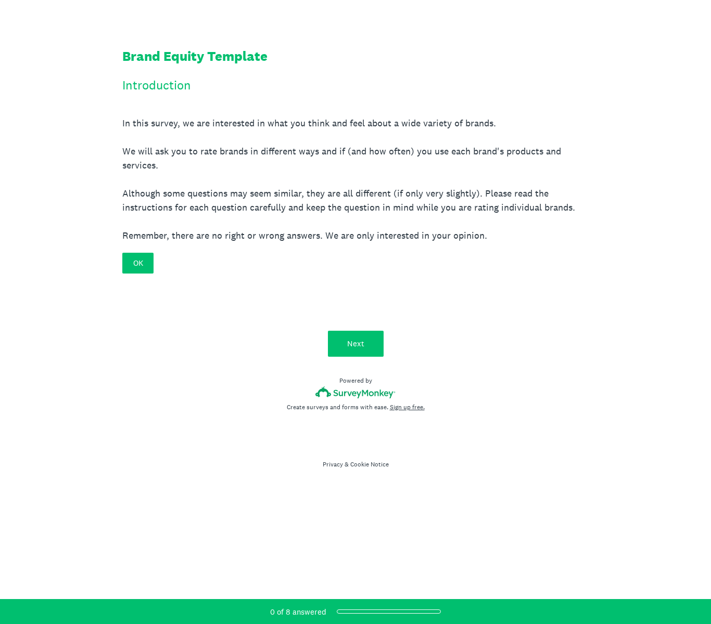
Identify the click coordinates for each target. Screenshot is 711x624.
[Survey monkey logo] (356, 392)
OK (138, 263)
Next (355, 343)
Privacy (333, 464)
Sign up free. (407, 407)
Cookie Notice (369, 464)
